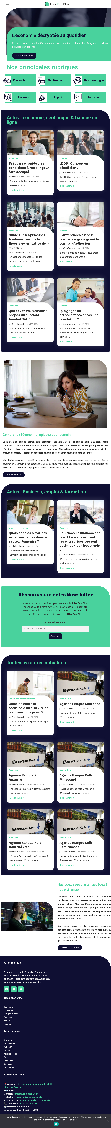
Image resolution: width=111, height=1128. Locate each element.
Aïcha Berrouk (69, 172)
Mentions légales (11, 1054)
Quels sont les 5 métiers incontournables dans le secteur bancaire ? (28, 537)
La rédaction (9, 1044)
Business (63, 528)
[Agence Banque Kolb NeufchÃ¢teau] (30, 825)
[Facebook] (14, 989)
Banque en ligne (11, 1014)
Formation (23, 528)
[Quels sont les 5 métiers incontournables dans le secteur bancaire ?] (30, 515)
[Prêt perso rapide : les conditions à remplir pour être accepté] (30, 145)
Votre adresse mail (55, 622)
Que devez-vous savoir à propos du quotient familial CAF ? (28, 315)
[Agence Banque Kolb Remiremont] (80, 825)
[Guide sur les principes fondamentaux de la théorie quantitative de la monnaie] (30, 217)
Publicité (8, 1047)
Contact (7, 1050)
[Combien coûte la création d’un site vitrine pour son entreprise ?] (30, 686)
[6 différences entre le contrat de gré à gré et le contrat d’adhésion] (80, 217)
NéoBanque (9, 1010)
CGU (6, 1057)
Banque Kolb (65, 699)
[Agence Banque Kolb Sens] (80, 686)
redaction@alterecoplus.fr (29, 1097)
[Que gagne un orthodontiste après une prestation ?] (80, 293)
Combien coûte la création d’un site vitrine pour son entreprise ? (28, 708)
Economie (13, 158)
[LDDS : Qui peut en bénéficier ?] (80, 145)
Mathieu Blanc (18, 177)
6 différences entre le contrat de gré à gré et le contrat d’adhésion (79, 239)
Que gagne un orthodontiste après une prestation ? (78, 315)
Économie (8, 1007)
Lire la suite (15, 190)
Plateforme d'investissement (22, 699)
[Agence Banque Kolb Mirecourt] (80, 757)
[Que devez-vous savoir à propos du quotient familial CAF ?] (30, 293)
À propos (8, 1040)
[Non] (107, 1120)
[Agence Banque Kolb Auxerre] (30, 757)
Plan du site (9, 1061)
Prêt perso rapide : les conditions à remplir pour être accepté (29, 167)
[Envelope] (6, 989)
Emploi (12, 528)
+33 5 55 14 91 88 (28, 1103)
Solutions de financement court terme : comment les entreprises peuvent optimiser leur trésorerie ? (79, 541)
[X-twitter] (21, 989)
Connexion (9, 1064)
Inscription (9, 1067)
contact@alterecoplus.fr (25, 1093)
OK (56, 1124)
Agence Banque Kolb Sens (79, 704)
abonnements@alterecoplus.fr (34, 1100)
